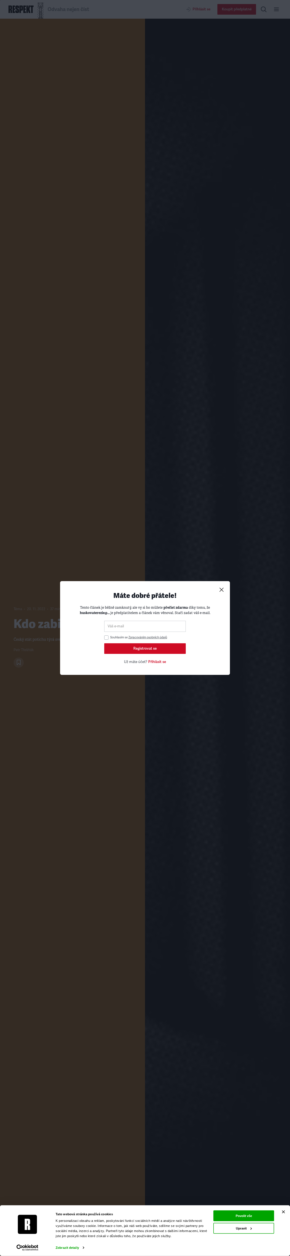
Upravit (241, 1228)
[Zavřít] (221, 589)
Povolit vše (244, 1216)
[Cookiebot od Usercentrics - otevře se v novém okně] (27, 1248)
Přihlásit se (157, 662)
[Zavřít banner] (283, 1211)
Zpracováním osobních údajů (147, 637)
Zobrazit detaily (67, 1247)
